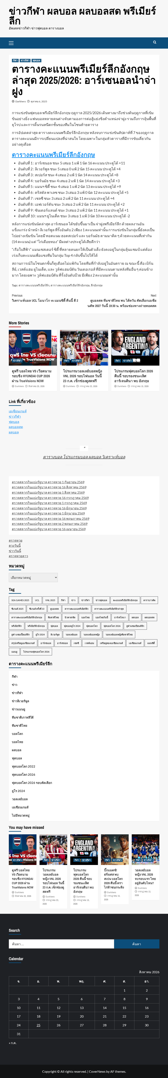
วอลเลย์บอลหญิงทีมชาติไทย (119, 634)
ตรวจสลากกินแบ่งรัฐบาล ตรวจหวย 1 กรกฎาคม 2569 (49, 503)
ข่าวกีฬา (25, 60)
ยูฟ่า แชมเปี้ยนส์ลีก (20, 634)
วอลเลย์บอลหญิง (91, 634)
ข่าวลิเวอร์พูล (20, 701)
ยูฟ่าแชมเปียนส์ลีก (135, 626)
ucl (37, 600)
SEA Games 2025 (20, 600)
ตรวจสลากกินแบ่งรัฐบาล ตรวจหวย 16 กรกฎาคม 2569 (50, 498)
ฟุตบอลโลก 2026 (112, 626)
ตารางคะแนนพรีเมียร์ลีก (34, 285)
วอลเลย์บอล (71, 634)
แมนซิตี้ (151, 643)
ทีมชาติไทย (53, 617)
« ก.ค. (12, 1043)
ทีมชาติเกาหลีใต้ (23, 717)
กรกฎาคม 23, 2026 (88, 386)
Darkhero (20, 101)
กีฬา (15, 60)
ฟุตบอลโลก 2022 (23, 766)
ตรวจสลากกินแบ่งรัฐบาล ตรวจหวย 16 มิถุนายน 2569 (49, 508)
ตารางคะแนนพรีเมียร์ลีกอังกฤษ (53, 155)
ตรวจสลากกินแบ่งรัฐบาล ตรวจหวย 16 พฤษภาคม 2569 (50, 518)
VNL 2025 (50, 600)
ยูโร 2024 (40, 634)
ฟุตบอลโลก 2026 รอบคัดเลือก (32, 783)
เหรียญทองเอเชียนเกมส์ (111, 643)
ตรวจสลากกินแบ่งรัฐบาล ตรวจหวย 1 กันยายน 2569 (48, 482)
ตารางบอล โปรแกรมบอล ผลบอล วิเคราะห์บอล (84, 456)
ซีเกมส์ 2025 (17, 608)
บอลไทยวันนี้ (101, 617)
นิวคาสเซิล (70, 617)
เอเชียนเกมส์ (18, 411)
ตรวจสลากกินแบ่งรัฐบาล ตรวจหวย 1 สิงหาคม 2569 (48, 492)
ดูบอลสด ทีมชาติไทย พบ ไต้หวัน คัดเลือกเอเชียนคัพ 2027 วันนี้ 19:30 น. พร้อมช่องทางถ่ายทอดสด (121, 300)
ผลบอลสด (16, 427)
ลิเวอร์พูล (55, 634)
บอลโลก (17, 733)
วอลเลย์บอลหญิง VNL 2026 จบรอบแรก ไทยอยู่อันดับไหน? (145, 876)
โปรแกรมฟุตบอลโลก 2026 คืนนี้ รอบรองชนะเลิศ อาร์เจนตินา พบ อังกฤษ (133, 376)
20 (82, 1016)
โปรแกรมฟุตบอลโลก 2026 (36, 651)
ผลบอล (14, 432)
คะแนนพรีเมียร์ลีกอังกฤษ (125, 600)
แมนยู (14, 651)
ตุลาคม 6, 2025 (39, 101)
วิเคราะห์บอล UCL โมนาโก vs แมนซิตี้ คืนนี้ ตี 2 (45, 298)
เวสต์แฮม (89, 643)
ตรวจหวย (15, 540)
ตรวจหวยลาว (18, 556)
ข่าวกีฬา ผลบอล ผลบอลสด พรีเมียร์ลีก (82, 15)
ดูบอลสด (54, 608)
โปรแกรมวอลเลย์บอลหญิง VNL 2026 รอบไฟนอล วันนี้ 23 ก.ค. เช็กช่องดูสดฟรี (82, 376)
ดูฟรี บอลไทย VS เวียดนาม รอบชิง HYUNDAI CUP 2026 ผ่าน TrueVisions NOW (31, 376)
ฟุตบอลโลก (92, 626)
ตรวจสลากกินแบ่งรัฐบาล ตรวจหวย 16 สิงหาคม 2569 (49, 487)
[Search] (154, 42)
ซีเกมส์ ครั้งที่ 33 (36, 608)
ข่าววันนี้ (15, 551)
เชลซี (76, 643)
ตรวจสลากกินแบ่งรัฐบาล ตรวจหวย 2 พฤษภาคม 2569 (49, 524)
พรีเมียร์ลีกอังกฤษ (36, 626)
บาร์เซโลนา (120, 617)
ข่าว (73, 600)
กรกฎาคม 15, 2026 (140, 386)
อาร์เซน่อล (62, 643)
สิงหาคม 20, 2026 (36, 386)
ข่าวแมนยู (18, 709)
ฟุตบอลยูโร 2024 (72, 626)
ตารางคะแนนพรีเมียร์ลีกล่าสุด (109, 608)
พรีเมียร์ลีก (16, 626)
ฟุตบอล (36, 60)
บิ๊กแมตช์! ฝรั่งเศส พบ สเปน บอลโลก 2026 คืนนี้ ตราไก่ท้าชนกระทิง (114, 878)
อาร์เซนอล (46, 643)
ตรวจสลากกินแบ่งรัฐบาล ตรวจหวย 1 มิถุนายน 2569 (48, 513)
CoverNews (97, 1071)
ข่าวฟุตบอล (101, 600)
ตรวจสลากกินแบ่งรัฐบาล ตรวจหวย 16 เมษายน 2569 (49, 529)
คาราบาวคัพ (149, 600)
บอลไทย (85, 617)
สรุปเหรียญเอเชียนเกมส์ (23, 643)
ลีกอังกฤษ (96, 285)
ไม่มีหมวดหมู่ (21, 815)
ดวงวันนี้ (15, 545)
